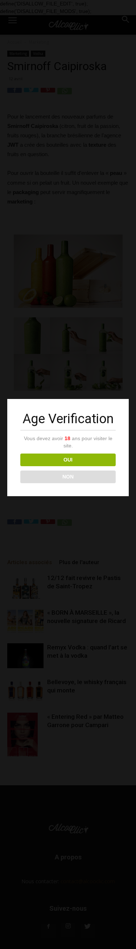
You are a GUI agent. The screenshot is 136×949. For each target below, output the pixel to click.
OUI (68, 460)
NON (68, 477)
